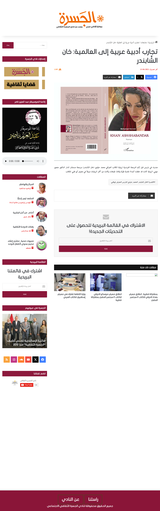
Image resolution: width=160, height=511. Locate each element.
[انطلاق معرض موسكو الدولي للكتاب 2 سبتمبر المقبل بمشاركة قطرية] (106, 282)
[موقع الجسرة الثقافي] (80, 18)
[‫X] (35, 359)
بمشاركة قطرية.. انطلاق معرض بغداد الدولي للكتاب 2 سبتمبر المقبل (143, 297)
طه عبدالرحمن (26, 231)
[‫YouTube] (28, 359)
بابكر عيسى (27, 216)
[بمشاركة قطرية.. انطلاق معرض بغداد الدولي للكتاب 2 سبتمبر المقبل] (142, 282)
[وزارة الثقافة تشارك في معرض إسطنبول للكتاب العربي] (69, 282)
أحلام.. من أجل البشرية (23, 212)
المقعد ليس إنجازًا (26, 198)
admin (28, 248)
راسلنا (93, 499)
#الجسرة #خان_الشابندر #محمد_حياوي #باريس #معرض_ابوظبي (132, 182)
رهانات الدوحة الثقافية (23, 227)
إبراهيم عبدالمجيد (25, 188)
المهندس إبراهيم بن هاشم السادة (20, 202)
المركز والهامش (26, 184)
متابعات (144, 42)
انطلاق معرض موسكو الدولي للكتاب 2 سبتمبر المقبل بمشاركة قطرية (106, 297)
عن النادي (70, 499)
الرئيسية (151, 42)
